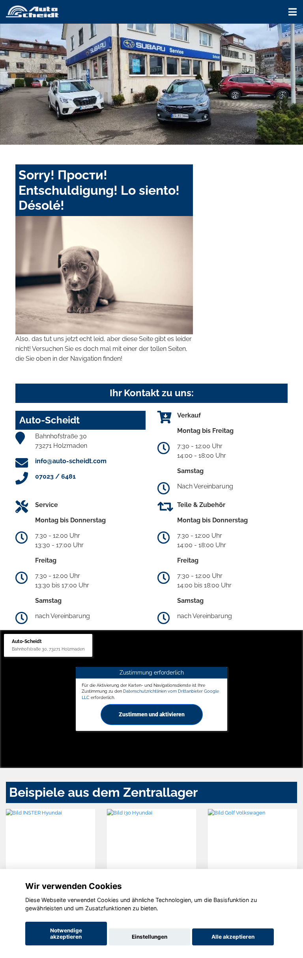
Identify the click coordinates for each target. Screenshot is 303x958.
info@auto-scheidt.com (71, 461)
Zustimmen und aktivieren (152, 714)
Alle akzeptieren (232, 937)
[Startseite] (32, 11)
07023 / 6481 (55, 476)
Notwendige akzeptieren (66, 933)
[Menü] (292, 12)
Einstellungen (149, 937)
